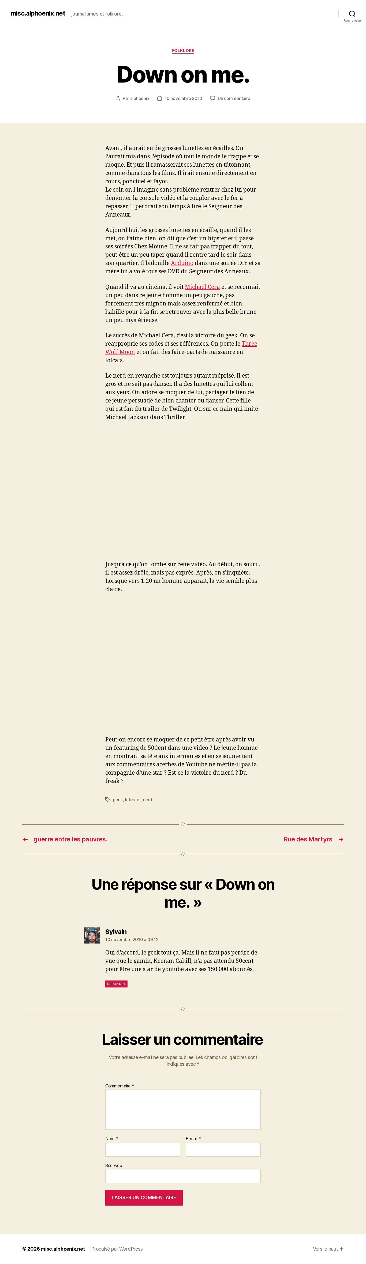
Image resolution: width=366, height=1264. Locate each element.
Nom (111, 1138)
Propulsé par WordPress (117, 1249)
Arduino (182, 263)
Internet (133, 799)
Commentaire (119, 1086)
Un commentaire (234, 98)
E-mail (193, 1138)
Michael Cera (202, 287)
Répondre (116, 984)
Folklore (183, 50)
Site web (113, 1165)
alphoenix (140, 98)
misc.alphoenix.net (38, 13)
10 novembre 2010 (183, 98)
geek (118, 799)
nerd (147, 799)
